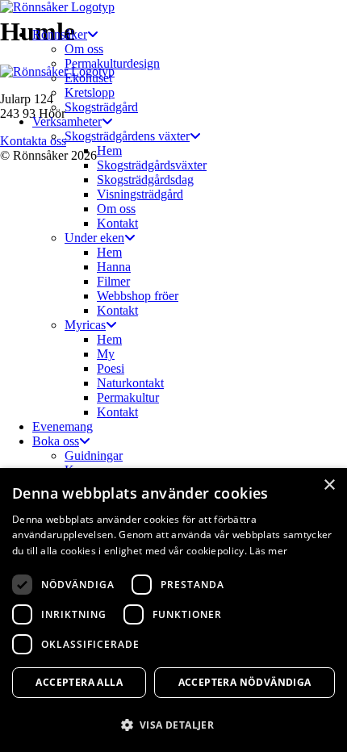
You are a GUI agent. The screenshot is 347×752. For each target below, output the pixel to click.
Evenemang (62, 426)
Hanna (114, 267)
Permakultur (128, 397)
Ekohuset (88, 78)
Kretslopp (90, 92)
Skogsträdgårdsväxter (152, 165)
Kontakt (117, 223)
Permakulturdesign (112, 63)
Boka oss (55, 441)
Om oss (84, 49)
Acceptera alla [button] (79, 682)
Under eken (94, 237)
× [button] (329, 485)
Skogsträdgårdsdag (145, 179)
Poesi (110, 368)
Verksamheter (67, 121)
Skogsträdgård (101, 107)
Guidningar (94, 455)
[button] (173, 724)
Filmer (113, 281)
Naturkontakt (130, 383)
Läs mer (268, 551)
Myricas (85, 325)
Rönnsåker (59, 34)
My (106, 354)
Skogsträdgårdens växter (127, 136)
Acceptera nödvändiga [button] (244, 682)
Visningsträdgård (140, 194)
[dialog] (173, 610)
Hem (109, 150)
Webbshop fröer (137, 296)
